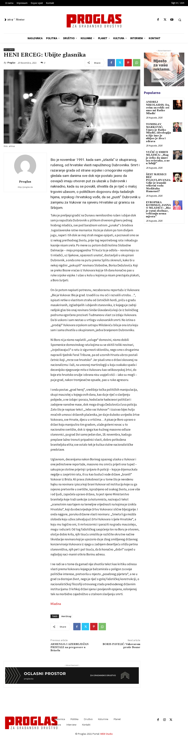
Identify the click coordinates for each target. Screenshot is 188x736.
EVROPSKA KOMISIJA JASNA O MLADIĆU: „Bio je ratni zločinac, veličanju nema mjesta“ (158, 209)
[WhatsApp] (136, 62)
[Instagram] (164, 720)
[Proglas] (94, 21)
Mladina (55, 604)
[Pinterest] (128, 62)
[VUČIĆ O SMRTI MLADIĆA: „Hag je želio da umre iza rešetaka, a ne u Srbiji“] (177, 155)
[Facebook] (158, 19)
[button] (179, 19)
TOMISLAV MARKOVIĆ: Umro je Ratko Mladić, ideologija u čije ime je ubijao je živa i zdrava (158, 133)
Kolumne (9, 50)
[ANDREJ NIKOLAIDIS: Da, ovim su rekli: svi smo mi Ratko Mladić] (177, 104)
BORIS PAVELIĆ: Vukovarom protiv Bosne (121, 646)
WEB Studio (106, 733)
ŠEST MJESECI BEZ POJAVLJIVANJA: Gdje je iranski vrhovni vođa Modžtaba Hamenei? (158, 183)
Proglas (11, 62)
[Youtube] (171, 19)
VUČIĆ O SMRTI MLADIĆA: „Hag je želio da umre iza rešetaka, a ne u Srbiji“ (158, 158)
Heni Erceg (66, 616)
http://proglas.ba (25, 187)
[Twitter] (164, 19)
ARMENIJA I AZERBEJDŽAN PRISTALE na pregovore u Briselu (69, 647)
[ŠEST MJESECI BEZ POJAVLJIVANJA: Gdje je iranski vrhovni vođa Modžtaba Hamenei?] (177, 177)
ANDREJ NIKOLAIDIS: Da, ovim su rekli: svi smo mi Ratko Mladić (158, 107)
